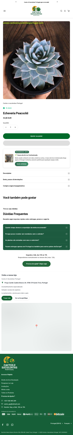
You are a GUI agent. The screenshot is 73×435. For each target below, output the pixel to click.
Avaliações (5, 386)
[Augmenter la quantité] (15, 127)
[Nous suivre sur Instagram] (7, 424)
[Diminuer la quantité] (6, 127)
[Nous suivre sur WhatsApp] (12, 424)
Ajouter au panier (36, 136)
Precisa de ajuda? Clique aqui (36, 264)
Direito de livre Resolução (9, 380)
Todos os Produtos (7, 393)
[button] (36, 143)
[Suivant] (57, 1)
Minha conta (5, 389)
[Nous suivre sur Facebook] (2, 424)
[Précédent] (16, 1)
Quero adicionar (21, 164)
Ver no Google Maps (21, 298)
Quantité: (6, 123)
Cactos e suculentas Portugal (13, 103)
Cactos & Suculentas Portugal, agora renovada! (36, 2)
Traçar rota (6, 298)
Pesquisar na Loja (7, 383)
